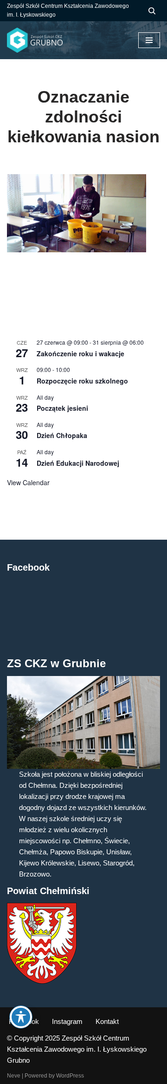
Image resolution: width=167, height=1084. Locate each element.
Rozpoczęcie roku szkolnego (82, 380)
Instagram (67, 1021)
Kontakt (107, 1021)
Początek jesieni (62, 408)
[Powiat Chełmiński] (42, 981)
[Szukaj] (151, 10)
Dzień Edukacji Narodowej (78, 463)
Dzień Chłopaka (62, 435)
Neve (13, 1075)
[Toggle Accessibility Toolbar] (21, 1017)
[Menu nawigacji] (149, 40)
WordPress (70, 1075)
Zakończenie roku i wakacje (80, 353)
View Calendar (28, 482)
